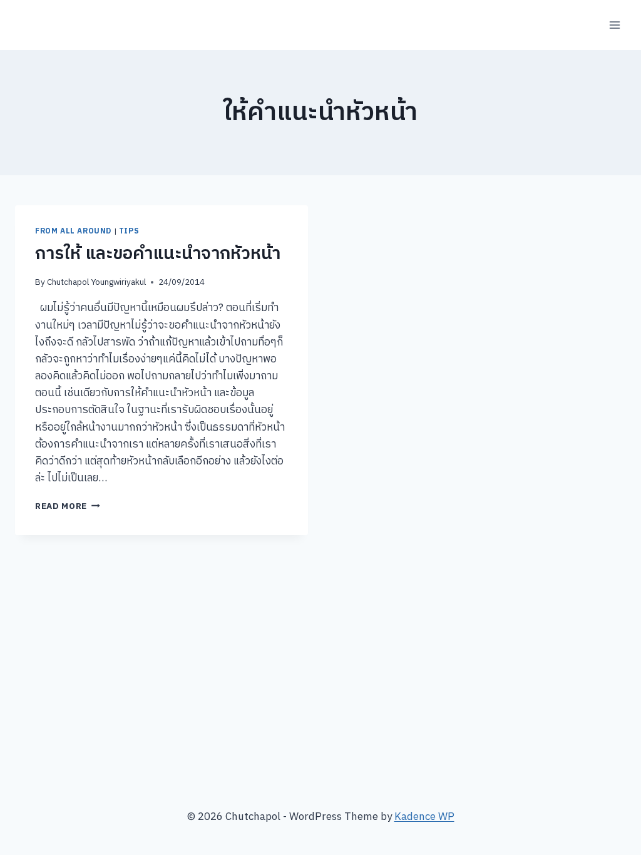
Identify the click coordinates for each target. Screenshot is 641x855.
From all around (73, 231)
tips (129, 231)
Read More (67, 506)
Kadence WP (424, 817)
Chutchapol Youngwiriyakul (96, 282)
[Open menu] (614, 24)
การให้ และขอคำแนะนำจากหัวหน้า (157, 254)
